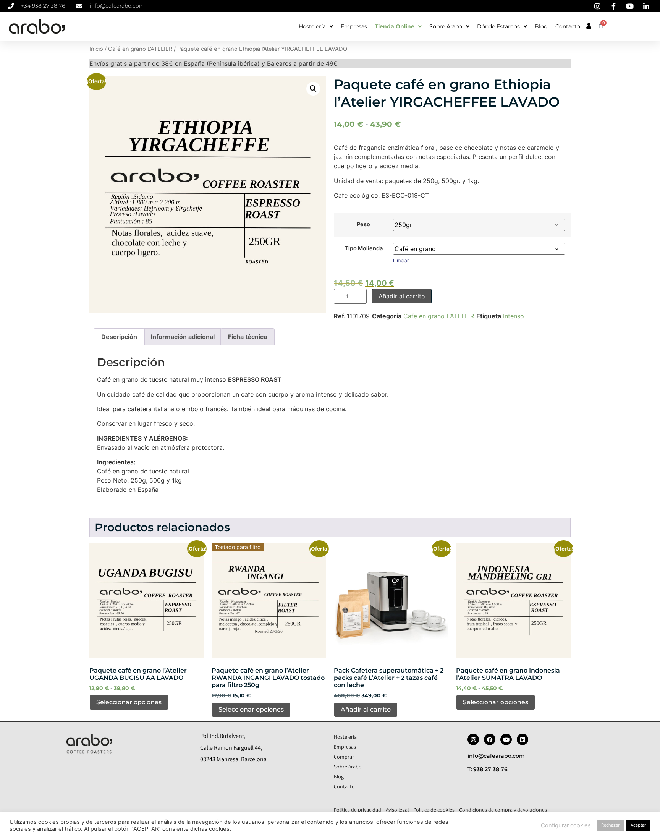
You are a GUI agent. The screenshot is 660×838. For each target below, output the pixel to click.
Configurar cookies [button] (566, 825)
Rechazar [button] (610, 825)
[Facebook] (489, 739)
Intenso (513, 316)
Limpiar (401, 260)
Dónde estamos (498, 26)
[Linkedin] (522, 739)
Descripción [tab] (119, 336)
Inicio (96, 48)
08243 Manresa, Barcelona (233, 759)
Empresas (354, 26)
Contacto (567, 26)
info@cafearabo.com (496, 755)
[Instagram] (473, 739)
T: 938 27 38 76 (487, 769)
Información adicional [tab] (183, 336)
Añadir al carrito (402, 296)
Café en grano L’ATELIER (140, 48)
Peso (363, 224)
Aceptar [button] (638, 825)
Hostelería (312, 26)
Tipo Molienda (364, 248)
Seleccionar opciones (129, 702)
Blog (541, 26)
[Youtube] (506, 739)
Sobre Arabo (445, 26)
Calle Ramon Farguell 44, (231, 748)
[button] (313, 89)
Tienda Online (394, 26)
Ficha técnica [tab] (247, 336)
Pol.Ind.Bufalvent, (223, 736)
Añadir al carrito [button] (366, 709)
